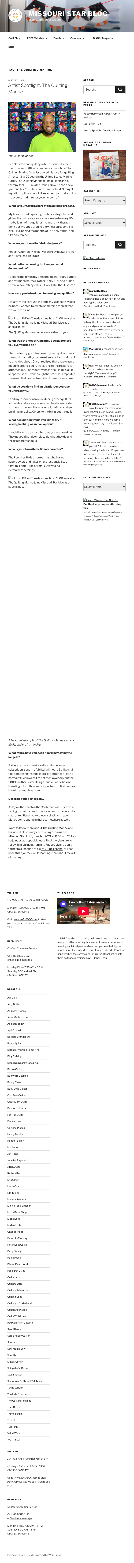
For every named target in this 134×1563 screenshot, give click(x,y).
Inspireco (12, 1147)
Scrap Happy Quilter (18, 1335)
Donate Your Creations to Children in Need (102, 337)
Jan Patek (12, 1153)
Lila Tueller (13, 1192)
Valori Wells (13, 1433)
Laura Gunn (13, 1186)
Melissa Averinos (16, 1199)
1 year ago (111, 377)
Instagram (33, 844)
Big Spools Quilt (92, 123)
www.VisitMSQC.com (26, 919)
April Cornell (14, 1030)
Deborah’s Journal (17, 1108)
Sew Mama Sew (16, 1348)
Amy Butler (13, 1004)
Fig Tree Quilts (15, 1114)
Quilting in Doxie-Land (19, 1303)
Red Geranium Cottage (20, 1322)
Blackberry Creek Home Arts (23, 1049)
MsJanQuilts (14, 1225)
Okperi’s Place (15, 1231)
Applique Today (15, 1023)
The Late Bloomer (17, 1394)
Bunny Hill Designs (17, 1075)
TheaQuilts (13, 1407)
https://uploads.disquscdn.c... (105, 294)
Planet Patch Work (18, 1264)
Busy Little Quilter (17, 1088)
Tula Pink (12, 1426)
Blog (11, 46)
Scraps (11, 1342)
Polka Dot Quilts (16, 1270)
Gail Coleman (97, 385)
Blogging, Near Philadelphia (22, 1062)
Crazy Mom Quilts (17, 1101)
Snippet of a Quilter (18, 1368)
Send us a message (21, 959)
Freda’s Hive (14, 1121)
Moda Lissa (13, 1218)
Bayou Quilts (14, 1043)
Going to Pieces (16, 1127)
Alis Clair (12, 997)
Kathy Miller (14, 1173)
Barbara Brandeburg (18, 1036)
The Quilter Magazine (19, 1400)
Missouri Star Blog (68, 14)
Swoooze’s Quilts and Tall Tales (24, 1381)
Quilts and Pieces (17, 1309)
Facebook (52, 844)
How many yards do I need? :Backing (100, 354)
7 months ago (109, 306)
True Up (11, 1420)
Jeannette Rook (98, 290)
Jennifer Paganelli (17, 1160)
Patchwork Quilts (17, 1244)
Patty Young (14, 1251)
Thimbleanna (14, 1413)
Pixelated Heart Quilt (92, 306)
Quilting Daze (14, 1296)
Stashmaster (14, 1374)
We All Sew (13, 1439)
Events (57, 38)
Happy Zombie (15, 1134)
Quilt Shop (14, 38)
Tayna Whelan (15, 1387)
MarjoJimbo (96, 348)
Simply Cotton (15, 1361)
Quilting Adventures (18, 1290)
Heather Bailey (15, 1140)
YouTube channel (52, 848)
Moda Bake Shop (17, 1212)
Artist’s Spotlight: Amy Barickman (102, 130)
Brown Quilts (14, 1069)
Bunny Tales (14, 1082)
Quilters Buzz (14, 1283)
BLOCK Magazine (103, 38)
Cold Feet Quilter (16, 1095)
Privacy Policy (15, 1554)
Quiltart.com (14, 1277)
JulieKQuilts (13, 1166)
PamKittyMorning (17, 1238)
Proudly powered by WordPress (43, 1554)
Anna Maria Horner (17, 1017)
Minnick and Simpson (19, 1205)
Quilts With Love (16, 1316)
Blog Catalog (14, 1056)
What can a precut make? (94, 377)
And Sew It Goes (16, 1010)
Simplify (11, 1355)
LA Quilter (12, 1179)
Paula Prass (14, 1257)
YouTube (30, 189)
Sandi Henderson (16, 1329)
